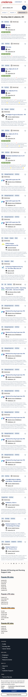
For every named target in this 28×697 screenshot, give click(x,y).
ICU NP (2, 633)
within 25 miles (23, 12)
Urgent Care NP (4, 631)
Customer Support (7, 670)
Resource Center (7, 659)
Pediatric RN (3, 586)
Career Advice (6, 649)
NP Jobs (10, 623)
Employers (5, 655)
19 (13, 563)
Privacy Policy (3, 686)
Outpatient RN (4, 590)
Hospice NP (3, 626)
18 (11, 563)
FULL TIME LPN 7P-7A (12, 134)
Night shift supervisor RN (13, 179)
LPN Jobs (10, 594)
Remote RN (3, 585)
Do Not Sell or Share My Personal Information (16, 686)
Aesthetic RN (3, 580)
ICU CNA (3, 611)
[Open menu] (25, 2)
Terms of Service (7, 677)
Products (4, 657)
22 (21, 563)
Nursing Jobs (6, 646)
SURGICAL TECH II (11, 502)
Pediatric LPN (4, 597)
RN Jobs (10, 577)
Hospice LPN (3, 600)
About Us (5, 666)
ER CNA (2, 619)
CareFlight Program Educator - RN (16, 114)
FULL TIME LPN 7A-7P (12, 69)
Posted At (13, 12)
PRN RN (8, 25)
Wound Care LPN (4, 603)
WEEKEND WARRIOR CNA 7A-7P (15, 156)
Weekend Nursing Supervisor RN (15, 311)
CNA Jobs (10, 608)
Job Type (5, 12)
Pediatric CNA (4, 612)
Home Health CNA (4, 617)
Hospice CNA (3, 616)
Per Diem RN (3, 588)
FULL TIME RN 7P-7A (11, 91)
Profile (4, 644)
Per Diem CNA (4, 614)
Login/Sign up (18, 2)
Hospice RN (3, 583)
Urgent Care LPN (4, 602)
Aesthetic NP (3, 629)
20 (16, 563)
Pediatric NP (3, 628)
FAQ (3, 668)
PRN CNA (8, 47)
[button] (14, 8)
